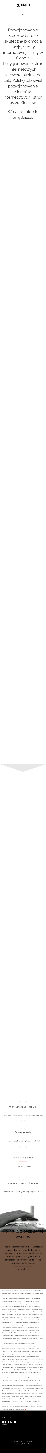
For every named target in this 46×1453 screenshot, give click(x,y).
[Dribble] (14, 1436)
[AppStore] (10, 1436)
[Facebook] (19, 1436)
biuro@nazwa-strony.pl (29, 962)
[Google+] (23, 1436)
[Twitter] (35, 1436)
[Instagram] (27, 1436)
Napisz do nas (23, 1269)
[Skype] (31, 1436)
